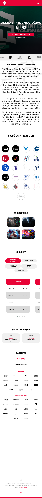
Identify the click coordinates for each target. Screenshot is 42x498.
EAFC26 (21, 271)
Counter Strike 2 (13, 260)
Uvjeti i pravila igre (21, 37)
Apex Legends (29, 266)
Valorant (29, 260)
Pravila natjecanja (22, 34)
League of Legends (13, 266)
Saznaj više (24, 487)
